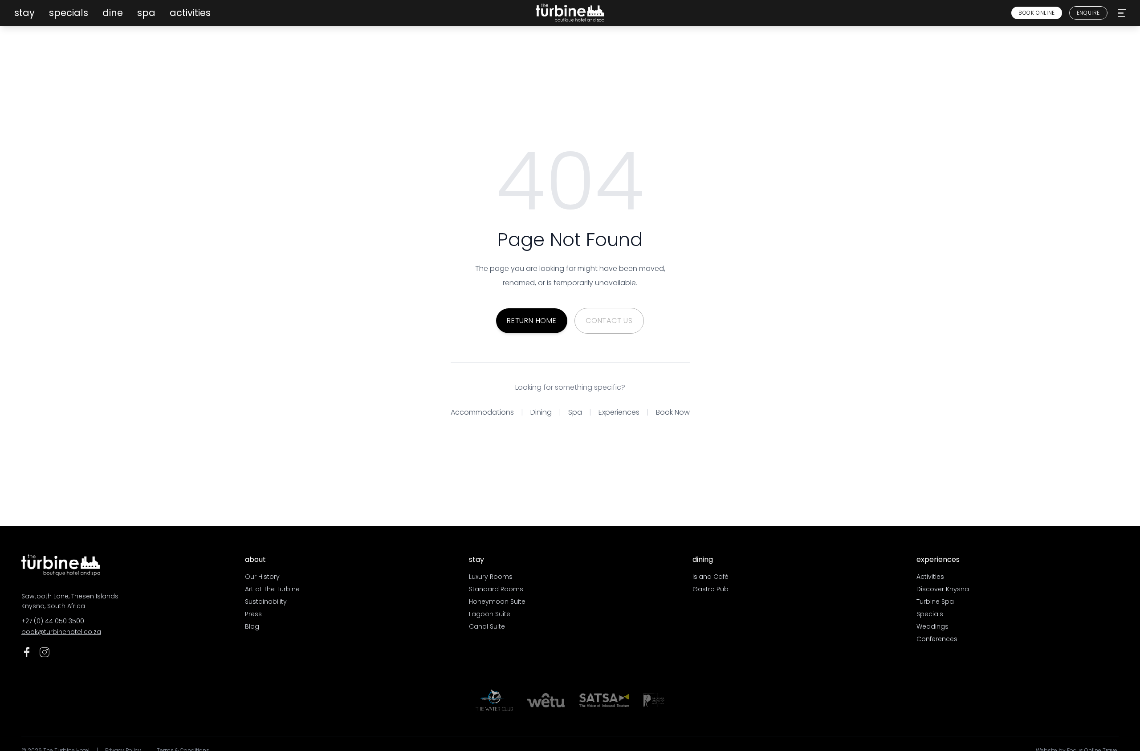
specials (68, 12)
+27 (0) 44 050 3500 (52, 621)
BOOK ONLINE (1036, 12)
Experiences (618, 412)
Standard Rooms (496, 589)
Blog (252, 626)
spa (146, 12)
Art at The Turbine (272, 589)
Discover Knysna (942, 589)
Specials (929, 614)
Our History (262, 576)
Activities (930, 576)
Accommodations (482, 412)
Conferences (936, 638)
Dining (541, 412)
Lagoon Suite (489, 614)
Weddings (932, 626)
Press (253, 614)
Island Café (710, 576)
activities (190, 12)
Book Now (673, 412)
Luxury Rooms (491, 576)
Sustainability (266, 601)
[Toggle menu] (1122, 13)
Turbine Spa (935, 601)
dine (112, 12)
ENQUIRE (1088, 12)
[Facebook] (26, 652)
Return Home (532, 320)
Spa (575, 412)
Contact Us (609, 320)
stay (24, 12)
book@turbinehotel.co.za (61, 631)
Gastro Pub (710, 589)
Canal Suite (487, 626)
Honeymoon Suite (497, 601)
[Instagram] (44, 652)
